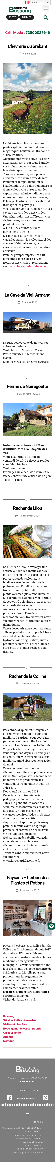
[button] (45, 8)
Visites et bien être (15, 1024)
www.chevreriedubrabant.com (28, 266)
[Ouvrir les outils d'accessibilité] (51, 926)
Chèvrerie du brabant (27, 46)
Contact (8, 1040)
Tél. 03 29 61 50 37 (27, 1081)
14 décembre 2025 (29, 515)
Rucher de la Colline (27, 676)
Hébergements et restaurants (22, 1028)
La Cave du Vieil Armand (27, 295)
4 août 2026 (29, 53)
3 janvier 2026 (29, 302)
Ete (13, 17)
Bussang (8, 1016)
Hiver (28, 17)
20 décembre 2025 (29, 393)
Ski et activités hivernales (19, 1020)
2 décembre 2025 (29, 683)
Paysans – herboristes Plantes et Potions (27, 880)
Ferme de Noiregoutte (27, 386)
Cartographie (12, 1032)
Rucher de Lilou (27, 508)
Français (33, 2)
